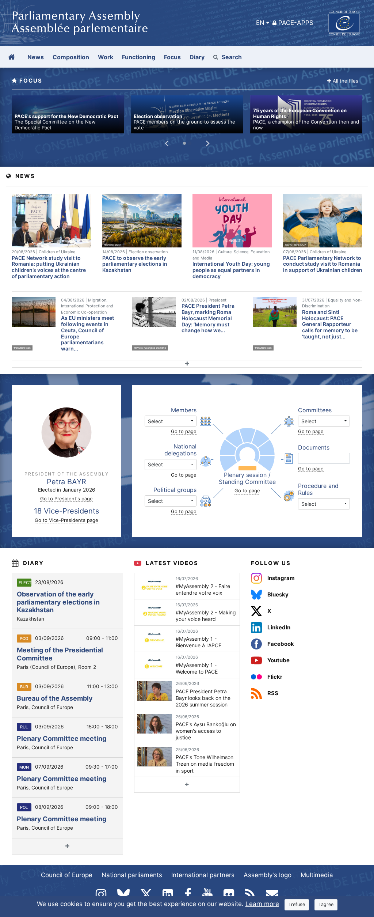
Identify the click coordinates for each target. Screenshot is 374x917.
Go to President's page (66, 498)
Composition (71, 57)
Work (105, 57)
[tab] (184, 143)
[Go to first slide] (207, 143)
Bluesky (278, 594)
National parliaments (132, 875)
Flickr (274, 676)
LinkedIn (278, 627)
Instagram (281, 578)
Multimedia (317, 875)
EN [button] (260, 22)
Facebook (280, 643)
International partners (202, 875)
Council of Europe (66, 875)
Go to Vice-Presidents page (66, 520)
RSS (272, 693)
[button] (170, 421)
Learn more (262, 903)
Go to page (183, 431)
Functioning (138, 57)
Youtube (278, 660)
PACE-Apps (295, 22)
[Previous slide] (167, 143)
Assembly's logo (267, 875)
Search (232, 57)
